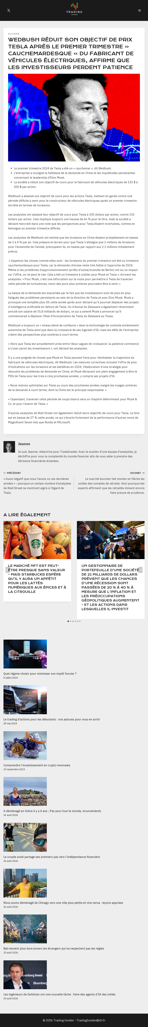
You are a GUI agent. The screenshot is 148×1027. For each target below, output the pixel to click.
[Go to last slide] (7, 570)
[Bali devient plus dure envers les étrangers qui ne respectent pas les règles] (74, 928)
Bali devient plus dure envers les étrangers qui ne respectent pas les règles (53, 948)
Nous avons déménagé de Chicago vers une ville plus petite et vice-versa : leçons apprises (63, 903)
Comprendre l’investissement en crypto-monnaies (37, 765)
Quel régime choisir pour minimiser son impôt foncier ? (39, 674)
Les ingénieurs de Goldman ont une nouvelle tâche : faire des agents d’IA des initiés (59, 994)
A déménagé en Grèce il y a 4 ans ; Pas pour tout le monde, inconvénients (52, 811)
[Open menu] (139, 10)
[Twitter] (9, 10)
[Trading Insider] (74, 10)
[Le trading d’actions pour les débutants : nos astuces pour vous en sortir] (74, 699)
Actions (13, 34)
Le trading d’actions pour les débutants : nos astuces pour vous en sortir (51, 719)
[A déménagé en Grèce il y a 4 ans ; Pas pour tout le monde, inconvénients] (74, 791)
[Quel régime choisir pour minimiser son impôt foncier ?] (74, 654)
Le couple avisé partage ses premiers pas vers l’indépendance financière (51, 857)
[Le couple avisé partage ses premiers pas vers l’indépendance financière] (74, 837)
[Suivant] (140, 570)
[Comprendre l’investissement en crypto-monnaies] (74, 745)
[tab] (68, 621)
